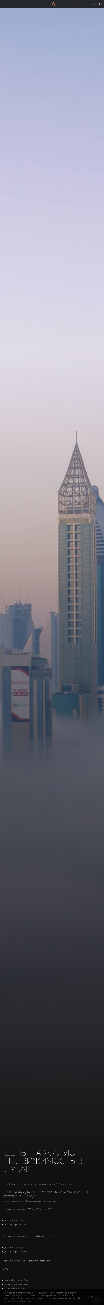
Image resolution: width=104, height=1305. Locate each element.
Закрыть (92, 1296)
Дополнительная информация (17, 1301)
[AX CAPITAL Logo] (52, 4)
